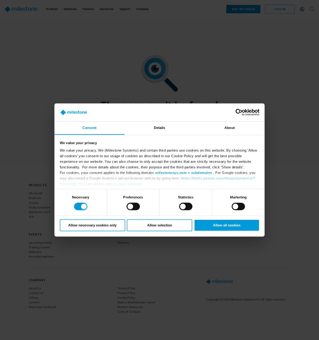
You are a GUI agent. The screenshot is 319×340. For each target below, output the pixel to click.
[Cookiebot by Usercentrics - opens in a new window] (239, 112)
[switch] (133, 206)
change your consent (123, 184)
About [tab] (229, 128)
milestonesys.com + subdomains (183, 173)
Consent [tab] (89, 128)
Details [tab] (159, 128)
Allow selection (159, 225)
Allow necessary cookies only (92, 225)
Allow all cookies (227, 225)
